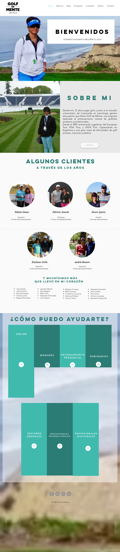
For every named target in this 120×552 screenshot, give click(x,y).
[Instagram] (63, 494)
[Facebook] (51, 494)
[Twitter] (57, 494)
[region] (21, 361)
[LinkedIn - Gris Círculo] (69, 494)
